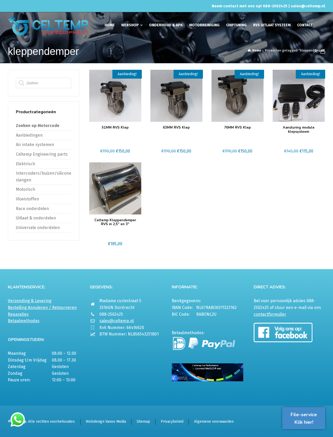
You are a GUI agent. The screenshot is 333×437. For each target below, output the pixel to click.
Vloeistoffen (27, 199)
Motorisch (25, 189)
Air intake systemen (35, 144)
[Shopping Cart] (321, 51)
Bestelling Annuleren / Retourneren (42, 307)
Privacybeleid (172, 421)
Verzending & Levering (30, 300)
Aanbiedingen (29, 135)
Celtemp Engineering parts (42, 154)
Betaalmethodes (24, 320)
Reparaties (18, 314)
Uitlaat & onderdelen (36, 218)
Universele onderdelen (38, 227)
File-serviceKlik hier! (304, 418)
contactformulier (270, 314)
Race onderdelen (32, 208)
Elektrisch (25, 163)
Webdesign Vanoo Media (106, 421)
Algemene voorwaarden (214, 421)
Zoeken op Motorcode (37, 125)
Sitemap (143, 421)
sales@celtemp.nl (308, 6)
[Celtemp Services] (48, 25)
